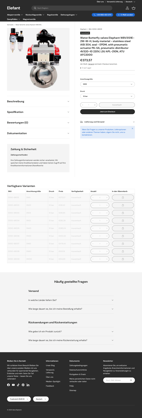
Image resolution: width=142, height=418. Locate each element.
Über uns (100, 2)
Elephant (83, 29)
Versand (91, 64)
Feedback (50, 386)
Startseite (10, 24)
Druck (82, 91)
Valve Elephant (17, 410)
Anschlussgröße (86, 79)
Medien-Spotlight (53, 381)
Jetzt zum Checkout (107, 112)
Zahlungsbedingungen (78, 365)
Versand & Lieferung (115, 2)
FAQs (71, 386)
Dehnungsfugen (68, 15)
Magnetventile (29, 19)
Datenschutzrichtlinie (78, 370)
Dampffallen (12, 19)
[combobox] (71, 8)
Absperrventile (13, 15)
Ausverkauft (117, 105)
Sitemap (72, 390)
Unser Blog (50, 365)
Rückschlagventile (34, 15)
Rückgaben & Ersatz (77, 374)
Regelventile (52, 15)
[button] (133, 8)
